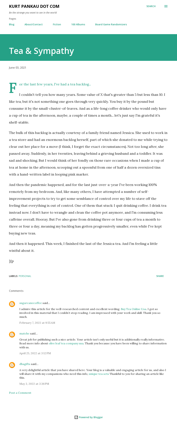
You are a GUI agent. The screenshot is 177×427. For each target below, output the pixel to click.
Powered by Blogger (90, 417)
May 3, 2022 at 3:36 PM (34, 383)
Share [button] (160, 276)
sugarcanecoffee (30, 303)
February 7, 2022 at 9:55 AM (37, 322)
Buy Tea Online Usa (133, 309)
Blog (11, 24)
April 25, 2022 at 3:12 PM (35, 353)
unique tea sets (99, 374)
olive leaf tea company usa (66, 343)
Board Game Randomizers (111, 24)
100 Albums (78, 24)
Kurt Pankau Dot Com (34, 6)
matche (24, 333)
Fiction (57, 24)
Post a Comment (20, 392)
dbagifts (24, 364)
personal (25, 276)
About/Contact (34, 24)
